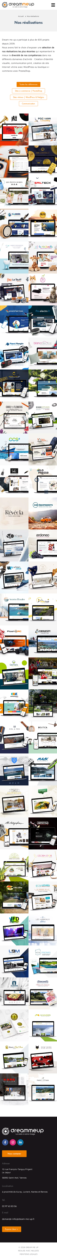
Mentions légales (28, 1254)
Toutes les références (28, 84)
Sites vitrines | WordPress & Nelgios (28, 97)
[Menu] (53, 5)
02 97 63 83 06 (9, 1206)
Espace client (10, 1229)
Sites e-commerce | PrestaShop (28, 90)
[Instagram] (13, 1142)
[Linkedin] (20, 1142)
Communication (28, 103)
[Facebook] (5, 1142)
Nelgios (35, 1250)
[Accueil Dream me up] (18, 5)
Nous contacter (14, 1153)
